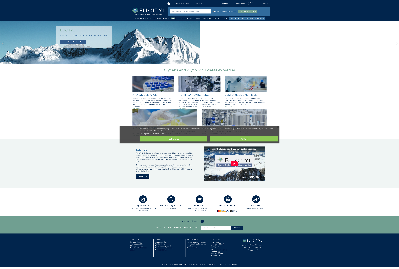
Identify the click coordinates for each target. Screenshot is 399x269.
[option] (199, 42)
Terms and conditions (182, 264)
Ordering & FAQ (217, 244)
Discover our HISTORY (73, 42)
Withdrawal (233, 264)
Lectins (132, 250)
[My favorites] (233, 4)
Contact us (215, 256)
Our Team (215, 248)
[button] (30, 42)
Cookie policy (145, 134)
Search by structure (248, 11)
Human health (192, 248)
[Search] (209, 11)
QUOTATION (143, 206)
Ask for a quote (136, 208)
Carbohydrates (135, 242)
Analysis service (161, 242)
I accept (244, 139)
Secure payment (199, 264)
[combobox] (187, 11)
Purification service (162, 244)
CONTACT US (252, 250)
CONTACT (199, 4)
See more (136, 108)
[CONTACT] (194, 4)
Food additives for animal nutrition (196, 245)
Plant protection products (196, 242)
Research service (161, 250)
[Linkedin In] (168, 3)
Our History (215, 242)
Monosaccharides (136, 244)
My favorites (240, 3)
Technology (215, 252)
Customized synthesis (163, 246)
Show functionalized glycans (225, 11)
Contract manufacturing (164, 248)
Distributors (215, 246)
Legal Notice (166, 264)
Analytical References (138, 248)
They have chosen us (219, 250)
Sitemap (211, 264)
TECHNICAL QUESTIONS (171, 206)
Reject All (173, 139)
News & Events (217, 254)
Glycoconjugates (136, 246)
